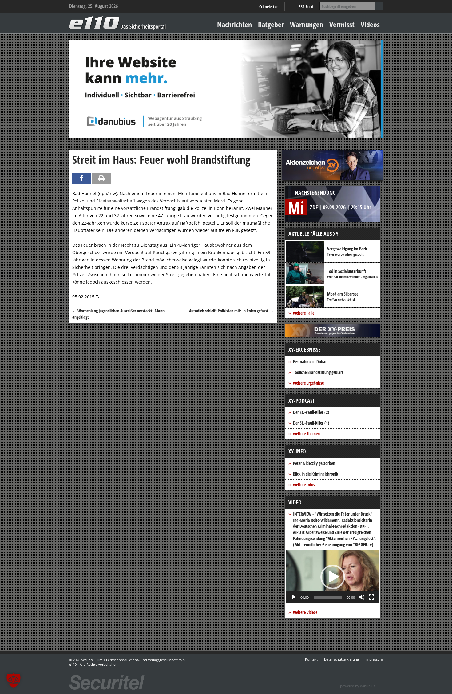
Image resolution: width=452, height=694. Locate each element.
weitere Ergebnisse (308, 383)
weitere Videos (305, 612)
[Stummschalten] (362, 597)
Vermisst (342, 24)
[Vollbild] (371, 597)
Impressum (374, 659)
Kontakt (311, 659)
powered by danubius (357, 686)
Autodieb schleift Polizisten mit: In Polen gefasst (231, 311)
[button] (332, 577)
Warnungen (306, 24)
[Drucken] (101, 178)
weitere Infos (304, 485)
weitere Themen (306, 434)
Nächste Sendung (315, 192)
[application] (332, 576)
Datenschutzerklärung (341, 659)
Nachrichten (234, 24)
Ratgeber (271, 24)
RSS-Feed (306, 7)
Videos (370, 24)
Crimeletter (268, 7)
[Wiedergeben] (294, 597)
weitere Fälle (303, 313)
